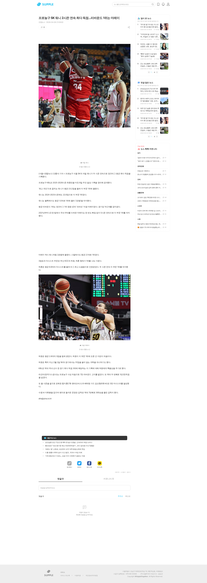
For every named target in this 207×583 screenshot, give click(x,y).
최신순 (127, 496)
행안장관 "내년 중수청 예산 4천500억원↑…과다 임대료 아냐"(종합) (69, 446)
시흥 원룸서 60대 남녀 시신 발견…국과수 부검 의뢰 (63, 452)
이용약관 (78, 575)
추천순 (120, 496)
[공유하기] (128, 27)
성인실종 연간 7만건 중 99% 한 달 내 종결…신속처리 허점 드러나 (68, 442)
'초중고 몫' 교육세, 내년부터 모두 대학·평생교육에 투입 (65, 449)
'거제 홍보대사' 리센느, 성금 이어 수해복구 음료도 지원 (65, 456)
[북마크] (158, 4)
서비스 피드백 (65, 575)
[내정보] (168, 4)
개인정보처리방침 (92, 575)
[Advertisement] (84, 143)
